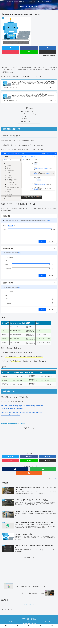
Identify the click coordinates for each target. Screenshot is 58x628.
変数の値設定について (27, 111)
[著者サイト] (15, 469)
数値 (25, 116)
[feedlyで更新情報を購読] (43, 469)
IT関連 (4, 423)
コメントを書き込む (29, 604)
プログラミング (11, 423)
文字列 (25, 119)
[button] (53, 325)
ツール (18, 423)
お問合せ (29, 621)
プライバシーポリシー (47, 621)
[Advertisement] (29, 60)
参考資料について (26, 121)
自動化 (23, 423)
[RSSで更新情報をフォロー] (29, 473)
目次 (26, 108)
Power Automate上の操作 (31, 114)
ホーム (10, 621)
